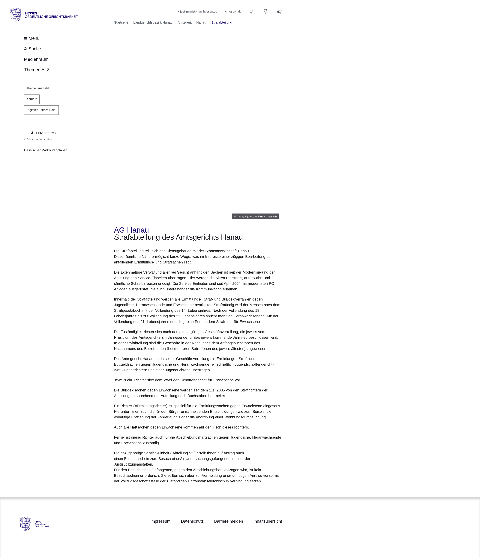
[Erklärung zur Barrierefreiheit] (279, 11)
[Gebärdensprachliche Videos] (265, 11)
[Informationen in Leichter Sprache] (252, 11)
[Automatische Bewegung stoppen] (26, 132)
